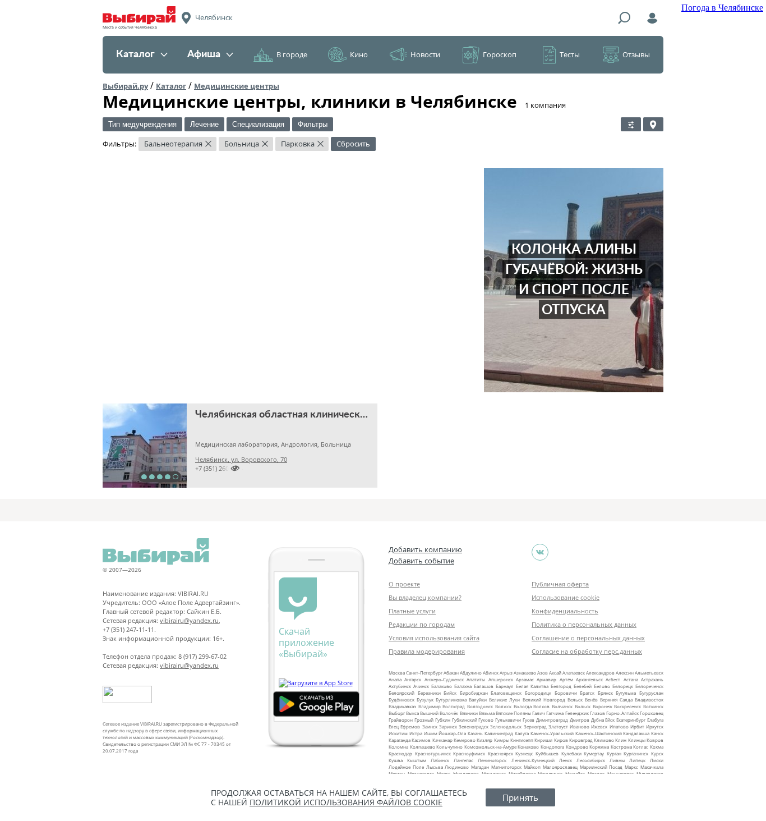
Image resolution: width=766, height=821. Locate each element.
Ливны (617, 760)
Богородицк (538, 693)
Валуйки (478, 699)
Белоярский (401, 693)
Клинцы (636, 740)
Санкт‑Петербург (424, 672)
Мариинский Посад (601, 767)
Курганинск (636, 753)
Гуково (485, 720)
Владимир (429, 706)
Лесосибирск (590, 760)
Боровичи (566, 693)
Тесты (570, 54)
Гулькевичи (508, 720)
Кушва (396, 760)
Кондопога (552, 747)
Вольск (582, 706)
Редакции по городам (422, 624)
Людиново (457, 767)
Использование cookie (565, 597)
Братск (587, 693)
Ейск (610, 720)
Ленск (565, 760)
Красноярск (500, 753)
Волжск (503, 706)
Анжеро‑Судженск (444, 679)
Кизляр (484, 740)
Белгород (561, 686)
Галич (538, 713)
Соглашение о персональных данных (588, 638)
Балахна (463, 686)
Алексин (625, 672)
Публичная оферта (560, 584)
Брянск (605, 693)
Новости (425, 54)
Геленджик (577, 713)
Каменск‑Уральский (552, 733)
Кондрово (577, 747)
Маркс (631, 767)
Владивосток (649, 699)
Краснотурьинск (433, 753)
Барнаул (505, 686)
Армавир (546, 679)
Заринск (448, 726)
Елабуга (655, 720)
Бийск (450, 693)
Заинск (429, 726)
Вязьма (487, 713)
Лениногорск (492, 760)
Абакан (451, 672)
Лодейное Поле (406, 767)
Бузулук (425, 699)
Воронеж (602, 706)
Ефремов (410, 726)
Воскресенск (627, 706)
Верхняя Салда (616, 699)
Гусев (528, 720)
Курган (614, 753)
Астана (631, 679)
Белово (602, 686)
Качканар (442, 740)
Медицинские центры (236, 86)
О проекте (404, 584)
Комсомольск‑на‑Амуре (490, 747)
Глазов (597, 713)
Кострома (621, 747)
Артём (566, 679)
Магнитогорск (506, 767)
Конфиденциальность (565, 611)
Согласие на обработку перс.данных (587, 651)
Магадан (480, 767)
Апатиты (476, 679)
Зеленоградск (473, 726)
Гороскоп (499, 54)
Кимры (501, 740)
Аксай (555, 672)
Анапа (395, 679)
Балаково (441, 686)
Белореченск (649, 686)
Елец (394, 726)
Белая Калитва (532, 686)
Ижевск (599, 726)
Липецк (637, 760)
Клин (620, 740)
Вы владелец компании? (425, 597)
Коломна (398, 747)
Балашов (483, 686)
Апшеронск (500, 679)
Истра (415, 733)
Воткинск (653, 706)
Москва (397, 672)
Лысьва (434, 767)
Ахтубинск (400, 686)
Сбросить (353, 144)
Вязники (469, 713)
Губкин (442, 720)
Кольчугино (449, 747)
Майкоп (532, 767)
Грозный (423, 720)
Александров (600, 672)
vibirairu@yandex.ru (189, 620)
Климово (604, 740)
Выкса (412, 713)
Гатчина (555, 713)
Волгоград (453, 706)
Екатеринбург (630, 720)
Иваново (579, 726)
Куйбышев (547, 753)
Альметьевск (649, 672)
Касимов (421, 740)
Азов (542, 672)
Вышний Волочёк (439, 713)
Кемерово (465, 740)
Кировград (581, 740)
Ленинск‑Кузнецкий (533, 760)
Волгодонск (480, 706)
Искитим (398, 733)
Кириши (543, 740)
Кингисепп (521, 740)
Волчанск (562, 706)
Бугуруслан (651, 693)
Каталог (135, 54)
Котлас (640, 747)
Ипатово (619, 726)
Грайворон (401, 720)
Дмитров (579, 720)
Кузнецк (524, 753)
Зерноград (535, 726)
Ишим (430, 733)
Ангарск (412, 679)
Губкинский (464, 720)
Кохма (656, 747)
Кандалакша (636, 733)
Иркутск (654, 726)
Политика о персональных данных (584, 624)
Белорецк (622, 686)
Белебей (583, 686)
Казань (475, 733)
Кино (359, 54)
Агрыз (506, 672)
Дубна (597, 720)
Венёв (591, 699)
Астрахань (652, 679)
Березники (429, 693)
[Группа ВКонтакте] (540, 552)
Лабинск (440, 760)
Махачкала (651, 767)
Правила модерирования (427, 651)
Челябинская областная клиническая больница (306, 415)
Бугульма (626, 693)
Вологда (523, 706)
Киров (561, 740)
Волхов (541, 706)
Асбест (613, 679)
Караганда (399, 740)
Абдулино (471, 672)
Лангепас (463, 760)
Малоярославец (560, 767)
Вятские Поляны (513, 713)
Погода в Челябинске (722, 7)
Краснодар (400, 753)
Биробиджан (474, 693)
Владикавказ (402, 706)
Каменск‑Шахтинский (598, 733)
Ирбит (637, 726)
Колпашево (422, 747)
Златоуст (558, 726)
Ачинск (421, 686)
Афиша (203, 54)
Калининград (498, 733)
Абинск (491, 672)
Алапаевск (573, 672)
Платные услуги (412, 611)
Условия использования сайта (434, 638)
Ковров (655, 740)
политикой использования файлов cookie (346, 802)
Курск (657, 753)
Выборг (397, 713)
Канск (657, 733)
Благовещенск (506, 693)
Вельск (575, 699)
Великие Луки (504, 699)
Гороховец (651, 713)
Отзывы (636, 54)
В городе (291, 54)
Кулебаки (571, 753)
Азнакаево (525, 672)
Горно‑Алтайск (622, 713)
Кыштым (416, 760)
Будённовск (401, 699)
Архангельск (589, 679)
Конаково (528, 747)
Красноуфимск (469, 753)
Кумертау (594, 753)
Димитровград (552, 720)
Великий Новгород (544, 699)
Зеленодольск (506, 726)
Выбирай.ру (125, 86)
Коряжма (599, 747)
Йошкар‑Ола (452, 733)
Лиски (656, 760)
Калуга (522, 733)
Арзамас (525, 679)
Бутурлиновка (451, 699)
